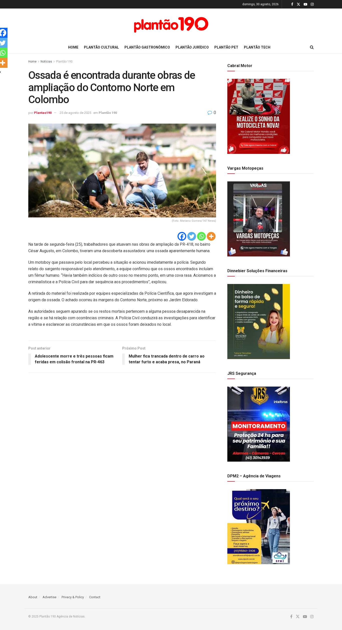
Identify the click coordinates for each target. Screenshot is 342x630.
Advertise (49, 597)
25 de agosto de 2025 (75, 113)
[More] (211, 236)
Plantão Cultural (101, 47)
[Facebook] (182, 236)
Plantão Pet (226, 47)
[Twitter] (191, 236)
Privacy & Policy (73, 597)
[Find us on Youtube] (305, 4)
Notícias (46, 61)
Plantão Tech (257, 47)
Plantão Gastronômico (147, 47)
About (32, 597)
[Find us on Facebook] (292, 4)
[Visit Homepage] (171, 25)
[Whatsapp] (201, 236)
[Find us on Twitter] (298, 4)
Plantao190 (43, 113)
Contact (94, 597)
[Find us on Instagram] (312, 4)
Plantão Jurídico (192, 47)
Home (73, 47)
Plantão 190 (64, 61)
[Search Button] (312, 47)
